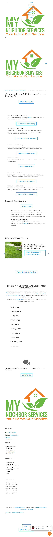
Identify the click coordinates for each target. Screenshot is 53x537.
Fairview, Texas (16, 311)
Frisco (11, 295)
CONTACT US (26, 375)
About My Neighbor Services (26, 272)
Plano (24, 295)
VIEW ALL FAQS (26, 206)
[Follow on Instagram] (12, 424)
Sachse (7, 295)
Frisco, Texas (15, 337)
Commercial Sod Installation (26, 138)
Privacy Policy (38, 507)
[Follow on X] (9, 424)
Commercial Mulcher (26, 166)
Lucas (14, 295)
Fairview (40, 293)
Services (11, 90)
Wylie (37, 293)
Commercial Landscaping (26, 124)
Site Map (24, 509)
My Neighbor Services (20, 507)
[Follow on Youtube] (23, 424)
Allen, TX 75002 (8, 439)
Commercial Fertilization (26, 181)
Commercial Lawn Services (20, 90)
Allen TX (7, 292)
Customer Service (12, 434)
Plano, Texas (15, 346)
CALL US (26, 526)
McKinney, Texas (16, 342)
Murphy (44, 293)
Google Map (30, 509)
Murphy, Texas (16, 329)
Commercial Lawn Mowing (26, 153)
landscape (26, 223)
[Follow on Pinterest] (17, 424)
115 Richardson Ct (14, 435)
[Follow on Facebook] (6, 424)
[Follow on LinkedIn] (15, 424)
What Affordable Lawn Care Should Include (33, 253)
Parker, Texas (15, 320)
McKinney (18, 295)
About (8, 471)
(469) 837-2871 (19, 299)
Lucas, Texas (15, 316)
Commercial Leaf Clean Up (26, 194)
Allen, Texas (15, 307)
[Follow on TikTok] (20, 424)
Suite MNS (7, 437)
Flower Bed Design (10, 452)
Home (6, 90)
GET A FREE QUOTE (26, 102)
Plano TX (30, 117)
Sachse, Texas (15, 333)
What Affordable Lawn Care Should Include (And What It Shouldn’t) (35, 247)
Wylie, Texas (15, 324)
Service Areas (10, 469)
